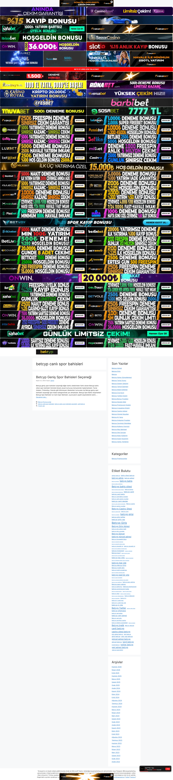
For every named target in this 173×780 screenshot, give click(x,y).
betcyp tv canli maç (118, 600)
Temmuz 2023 (117, 740)
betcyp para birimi (117, 650)
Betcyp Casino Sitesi (122, 508)
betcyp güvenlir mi (129, 546)
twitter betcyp (127, 645)
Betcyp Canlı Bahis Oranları (120, 496)
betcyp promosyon (129, 587)
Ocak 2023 (116, 759)
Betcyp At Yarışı (117, 417)
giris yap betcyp (127, 636)
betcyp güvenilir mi (117, 546)
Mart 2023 (115, 752)
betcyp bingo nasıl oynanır (118, 489)
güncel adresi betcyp (121, 639)
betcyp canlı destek (120, 501)
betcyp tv (123, 598)
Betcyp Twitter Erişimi (119, 396)
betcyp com (124, 511)
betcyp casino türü (116, 511)
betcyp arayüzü (115, 481)
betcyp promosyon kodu (120, 589)
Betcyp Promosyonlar (44, 402)
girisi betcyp (116, 636)
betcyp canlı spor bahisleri (46, 404)
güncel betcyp (117, 642)
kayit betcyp (128, 642)
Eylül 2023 (115, 734)
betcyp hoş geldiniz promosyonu (119, 548)
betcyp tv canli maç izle (119, 603)
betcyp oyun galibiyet (117, 582)
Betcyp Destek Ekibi (119, 402)
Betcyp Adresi (117, 368)
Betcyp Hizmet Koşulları (120, 414)
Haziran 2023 (117, 743)
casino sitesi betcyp (121, 631)
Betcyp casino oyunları (118, 506)
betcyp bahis (126, 481)
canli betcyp (81, 404)
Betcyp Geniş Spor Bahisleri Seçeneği (63, 377)
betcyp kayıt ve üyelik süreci (118, 555)
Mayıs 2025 (116, 679)
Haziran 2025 (116, 676)
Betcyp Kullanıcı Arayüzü (120, 426)
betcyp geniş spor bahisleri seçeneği (66, 404)
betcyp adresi (129, 478)
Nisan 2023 (116, 749)
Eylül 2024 (115, 697)
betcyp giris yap (118, 520)
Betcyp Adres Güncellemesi (122, 377)
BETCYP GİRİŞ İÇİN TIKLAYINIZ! (86, 69)
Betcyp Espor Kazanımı (120, 439)
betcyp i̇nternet (128, 551)
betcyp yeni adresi (119, 616)
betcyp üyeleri (132, 623)
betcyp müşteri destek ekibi (118, 572)
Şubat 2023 (116, 756)
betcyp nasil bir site (120, 575)
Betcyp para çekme (119, 584)
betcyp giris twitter (118, 517)
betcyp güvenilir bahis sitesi (118, 544)
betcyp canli (129, 492)
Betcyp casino (130, 504)
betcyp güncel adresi (121, 536)
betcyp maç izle (119, 563)
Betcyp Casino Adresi (119, 411)
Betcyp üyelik (118, 625)
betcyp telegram (130, 596)
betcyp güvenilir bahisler (117, 541)
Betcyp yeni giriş (117, 618)
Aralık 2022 (116, 762)
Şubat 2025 (116, 682)
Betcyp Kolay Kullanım (119, 436)
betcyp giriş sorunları (118, 531)
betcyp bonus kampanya (117, 492)
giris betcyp (127, 634)
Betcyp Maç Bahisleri (119, 429)
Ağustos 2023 (117, 737)
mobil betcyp (116, 645)
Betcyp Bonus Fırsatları (120, 399)
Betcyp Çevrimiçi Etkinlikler (121, 423)
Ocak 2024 (116, 722)
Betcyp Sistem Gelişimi (120, 384)
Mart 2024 (115, 716)
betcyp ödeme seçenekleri (120, 623)
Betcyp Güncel (118, 534)
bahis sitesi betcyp (127, 475)
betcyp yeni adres (117, 613)
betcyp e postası (115, 514)
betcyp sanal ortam (127, 591)
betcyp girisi (126, 514)
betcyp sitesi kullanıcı (125, 593)
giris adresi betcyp (117, 634)
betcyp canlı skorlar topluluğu (118, 504)
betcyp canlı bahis (118, 494)
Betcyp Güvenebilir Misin (119, 539)
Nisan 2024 (116, 713)
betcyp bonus (129, 489)
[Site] (43, 120)
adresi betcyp (116, 475)
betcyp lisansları (129, 558)
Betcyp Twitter (119, 608)
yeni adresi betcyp (120, 647)
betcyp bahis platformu (117, 484)
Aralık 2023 (116, 725)
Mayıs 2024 (116, 710)
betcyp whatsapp (119, 611)
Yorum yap (41, 406)
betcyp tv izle (117, 605)
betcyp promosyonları (117, 591)
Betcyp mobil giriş (118, 568)
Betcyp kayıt (116, 553)
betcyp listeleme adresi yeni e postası (120, 560)
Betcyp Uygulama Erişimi (121, 408)
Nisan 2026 (116, 670)
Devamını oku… (41, 397)
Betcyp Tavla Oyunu (119, 380)
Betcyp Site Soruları (119, 432)
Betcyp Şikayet (129, 625)
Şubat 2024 (116, 719)
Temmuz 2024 (117, 703)
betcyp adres (118, 478)
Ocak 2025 (116, 685)
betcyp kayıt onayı (125, 553)
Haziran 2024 (117, 707)
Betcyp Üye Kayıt (118, 393)
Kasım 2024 (116, 691)
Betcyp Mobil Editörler (120, 390)
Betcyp (114, 374)
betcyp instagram (118, 551)
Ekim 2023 (115, 731)
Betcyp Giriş (116, 371)
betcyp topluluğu (116, 598)
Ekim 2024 (115, 694)
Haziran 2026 (117, 667)
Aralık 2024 (116, 688)
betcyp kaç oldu (118, 558)
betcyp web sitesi (131, 608)
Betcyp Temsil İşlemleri (120, 387)
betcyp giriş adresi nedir (119, 529)
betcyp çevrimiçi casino (119, 620)
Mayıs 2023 (116, 746)
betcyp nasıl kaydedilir (117, 577)
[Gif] (86, 166)
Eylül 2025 (115, 673)
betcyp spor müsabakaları (118, 596)
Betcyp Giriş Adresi (121, 526)
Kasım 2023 (116, 728)
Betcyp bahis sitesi (122, 486)
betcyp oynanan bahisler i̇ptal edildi (120, 580)
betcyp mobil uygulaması (119, 570)
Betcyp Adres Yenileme (120, 442)
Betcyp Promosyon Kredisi (121, 405)
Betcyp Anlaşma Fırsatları (121, 420)
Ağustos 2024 (117, 700)
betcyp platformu (117, 586)
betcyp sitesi (115, 593)
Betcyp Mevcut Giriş (119, 565)
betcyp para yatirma (129, 582)
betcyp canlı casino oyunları (120, 499)
